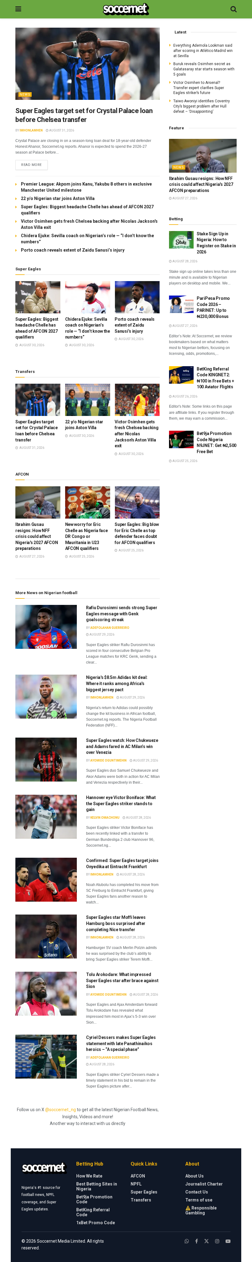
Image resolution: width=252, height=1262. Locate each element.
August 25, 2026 (184, 461)
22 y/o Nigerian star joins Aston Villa (58, 198)
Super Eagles (144, 1191)
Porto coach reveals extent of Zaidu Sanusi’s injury (72, 250)
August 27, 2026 (184, 198)
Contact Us (196, 1191)
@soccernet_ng (60, 1109)
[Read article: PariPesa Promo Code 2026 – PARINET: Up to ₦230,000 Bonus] (181, 304)
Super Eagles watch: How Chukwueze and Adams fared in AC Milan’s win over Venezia (122, 746)
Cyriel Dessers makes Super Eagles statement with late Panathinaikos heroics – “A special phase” (121, 1043)
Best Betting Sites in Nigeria (96, 1186)
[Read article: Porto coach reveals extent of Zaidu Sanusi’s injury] (137, 297)
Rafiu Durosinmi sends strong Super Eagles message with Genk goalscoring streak (121, 613)
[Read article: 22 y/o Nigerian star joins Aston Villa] (87, 400)
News (25, 94)
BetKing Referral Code (93, 1212)
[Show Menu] (18, 9)
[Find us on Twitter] (206, 1241)
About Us (194, 1176)
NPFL (136, 1184)
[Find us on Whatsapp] (187, 1241)
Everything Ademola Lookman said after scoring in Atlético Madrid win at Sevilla (203, 50)
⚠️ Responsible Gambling (201, 1210)
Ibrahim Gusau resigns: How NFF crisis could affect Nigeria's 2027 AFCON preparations (36, 536)
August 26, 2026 (184, 396)
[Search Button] (233, 9)
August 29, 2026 (101, 634)
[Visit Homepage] (126, 9)
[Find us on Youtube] (228, 1241)
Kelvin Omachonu (105, 817)
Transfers (141, 1199)
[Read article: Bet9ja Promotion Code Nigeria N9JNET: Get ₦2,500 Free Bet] (181, 439)
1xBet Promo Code (95, 1222)
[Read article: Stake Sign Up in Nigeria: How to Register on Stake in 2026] (181, 240)
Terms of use (198, 1199)
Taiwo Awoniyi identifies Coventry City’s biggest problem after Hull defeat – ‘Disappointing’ (201, 106)
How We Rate (89, 1176)
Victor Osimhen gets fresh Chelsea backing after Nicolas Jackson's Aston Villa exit (136, 433)
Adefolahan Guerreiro (109, 627)
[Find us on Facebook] (196, 1241)
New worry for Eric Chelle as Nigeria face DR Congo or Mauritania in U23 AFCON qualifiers (86, 536)
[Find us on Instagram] (217, 1241)
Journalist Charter (204, 1184)
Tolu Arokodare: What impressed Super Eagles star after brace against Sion (122, 980)
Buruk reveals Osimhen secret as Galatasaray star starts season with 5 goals (203, 69)
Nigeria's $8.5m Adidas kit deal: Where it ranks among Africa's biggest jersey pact (117, 683)
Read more (34, 165)
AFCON (138, 1176)
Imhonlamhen (31, 130)
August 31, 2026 (61, 130)
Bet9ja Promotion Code (94, 1199)
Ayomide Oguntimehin (108, 760)
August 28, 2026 (138, 817)
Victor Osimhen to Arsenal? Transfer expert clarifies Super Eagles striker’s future (198, 87)
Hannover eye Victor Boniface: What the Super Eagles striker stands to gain (121, 803)
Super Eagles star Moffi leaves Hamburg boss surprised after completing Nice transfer (116, 923)
